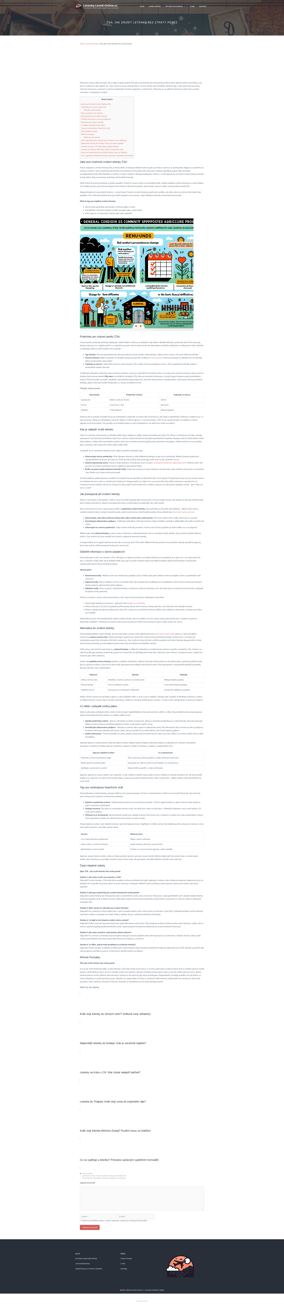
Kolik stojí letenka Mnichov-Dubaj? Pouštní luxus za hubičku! (104, 152)
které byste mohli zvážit (165, 634)
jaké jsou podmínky (137, 603)
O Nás (192, 6)
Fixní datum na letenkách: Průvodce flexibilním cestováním (104, 1178)
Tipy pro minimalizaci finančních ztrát (95, 128)
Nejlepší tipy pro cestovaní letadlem (88, 1269)
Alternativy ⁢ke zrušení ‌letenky (92, 122)
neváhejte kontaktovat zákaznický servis (169, 463)
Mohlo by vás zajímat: (92, 137)
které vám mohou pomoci (183, 512)
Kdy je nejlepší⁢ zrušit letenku (92, 113)
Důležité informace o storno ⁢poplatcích (96, 119)
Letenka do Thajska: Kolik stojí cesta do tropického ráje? (102, 149)
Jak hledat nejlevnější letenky (86, 1258)
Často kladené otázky (89, 131)
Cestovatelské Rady (82, 1264)
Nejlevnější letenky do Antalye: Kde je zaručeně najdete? (102, 143)
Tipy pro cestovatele (174, 6)
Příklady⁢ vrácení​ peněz (92, 110)
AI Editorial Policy (142, 1301)
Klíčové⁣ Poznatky (87, 134)
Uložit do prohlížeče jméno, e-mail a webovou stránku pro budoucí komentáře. (114, 1220)
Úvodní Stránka (126, 1258)
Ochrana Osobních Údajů (154, 1290)
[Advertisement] (146, 63)
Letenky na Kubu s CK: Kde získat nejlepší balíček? (100, 146)
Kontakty (124, 1269)
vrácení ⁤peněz (157, 358)
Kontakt (202, 6)
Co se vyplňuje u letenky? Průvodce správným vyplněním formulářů (107, 155)
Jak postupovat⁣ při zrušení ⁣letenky (94, 116)
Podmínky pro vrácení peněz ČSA (93, 107)
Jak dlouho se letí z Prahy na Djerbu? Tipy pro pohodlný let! (104, 1176)
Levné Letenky (155, 6)
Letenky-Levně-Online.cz (100, 5)
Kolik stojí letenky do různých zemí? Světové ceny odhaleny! (104, 140)
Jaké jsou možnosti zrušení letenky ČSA (96, 104)
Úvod (142, 6)
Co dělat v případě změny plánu (93, 125)
